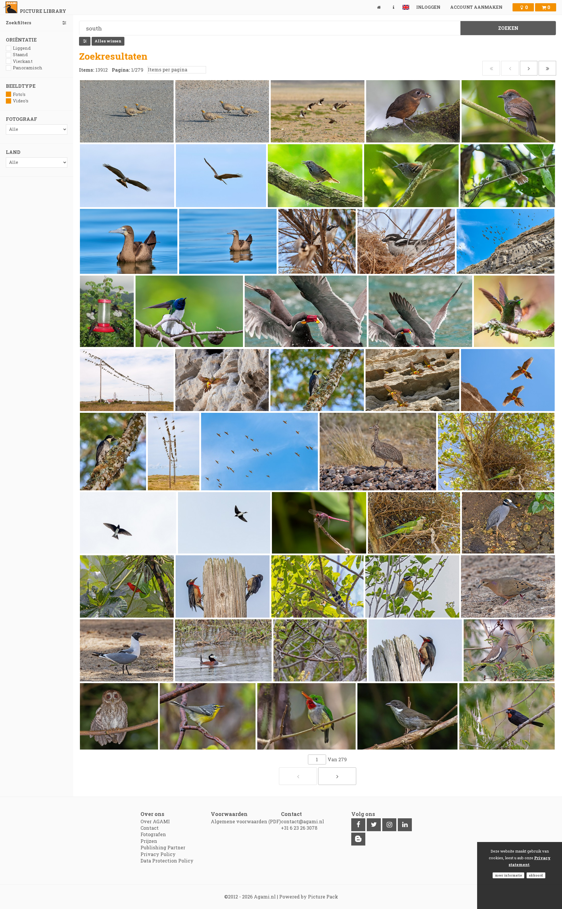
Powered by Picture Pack (308, 896)
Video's (20, 101)
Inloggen (428, 7)
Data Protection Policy (166, 861)
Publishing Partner (162, 847)
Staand (20, 54)
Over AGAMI (155, 821)
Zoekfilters (18, 22)
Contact (149, 828)
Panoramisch (27, 68)
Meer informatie (508, 875)
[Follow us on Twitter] (374, 824)
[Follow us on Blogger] (358, 839)
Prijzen (148, 841)
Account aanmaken (476, 7)
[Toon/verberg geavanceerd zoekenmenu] (84, 41)
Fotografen (153, 834)
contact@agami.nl (302, 821)
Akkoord (536, 875)
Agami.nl (265, 896)
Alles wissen (108, 41)
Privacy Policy (158, 854)
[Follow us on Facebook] (358, 824)
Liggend (22, 48)
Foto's (19, 94)
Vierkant (22, 61)
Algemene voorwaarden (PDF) (246, 821)
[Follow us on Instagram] (389, 824)
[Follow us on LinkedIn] (405, 824)
